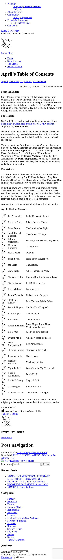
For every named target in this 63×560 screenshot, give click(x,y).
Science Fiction (14, 529)
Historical (12, 501)
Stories (10, 534)
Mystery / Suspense (16, 520)
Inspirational (13, 509)
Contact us (12, 25)
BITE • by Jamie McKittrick (32, 452)
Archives (5, 551)
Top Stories (12, 63)
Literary (11, 515)
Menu (4, 53)
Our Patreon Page (22, 23)
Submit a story (14, 61)
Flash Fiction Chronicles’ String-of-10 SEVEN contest (27, 123)
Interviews (12, 512)
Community (13, 14)
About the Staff (14, 12)
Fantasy (11, 499)
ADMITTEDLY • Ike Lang (20, 487)
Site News (12, 531)
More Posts (6, 437)
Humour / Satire (15, 507)
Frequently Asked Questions (27, 6)
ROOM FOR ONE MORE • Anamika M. (27, 484)
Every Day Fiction (10, 30)
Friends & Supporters (17, 20)
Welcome (11, 3)
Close (10, 53)
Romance (12, 526)
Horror (10, 504)
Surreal (10, 537)
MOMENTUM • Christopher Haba (24, 479)
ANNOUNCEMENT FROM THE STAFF (28, 476)
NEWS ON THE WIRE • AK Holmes (26, 481)
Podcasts (11, 523)
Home (10, 58)
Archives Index (14, 66)
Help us (17, 9)
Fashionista (6, 557)
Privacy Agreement (22, 17)
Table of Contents (9, 414)
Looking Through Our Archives (22, 518)
